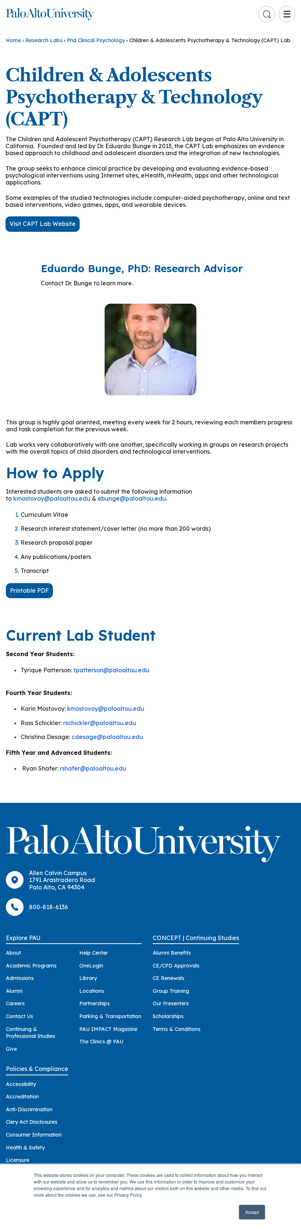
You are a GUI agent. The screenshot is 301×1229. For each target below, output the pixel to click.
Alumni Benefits (172, 953)
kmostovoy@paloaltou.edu (51, 498)
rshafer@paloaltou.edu (93, 768)
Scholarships (168, 1016)
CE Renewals (168, 978)
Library (88, 978)
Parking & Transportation (110, 1016)
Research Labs (43, 40)
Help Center (93, 953)
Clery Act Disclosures (31, 1122)
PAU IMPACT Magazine (108, 1029)
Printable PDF (29, 590)
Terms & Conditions (176, 1029)
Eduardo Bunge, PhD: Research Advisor (142, 268)
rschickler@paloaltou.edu (99, 723)
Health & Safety (25, 1147)
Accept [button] (252, 1212)
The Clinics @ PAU (101, 1041)
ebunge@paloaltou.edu (132, 498)
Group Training (171, 991)
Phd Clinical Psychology (96, 40)
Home (13, 40)
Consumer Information (34, 1134)
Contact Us (19, 1016)
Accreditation (22, 1096)
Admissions (20, 978)
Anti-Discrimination (29, 1109)
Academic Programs (31, 965)
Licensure (17, 1160)
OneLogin (91, 965)
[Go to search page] (266, 14)
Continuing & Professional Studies (30, 1033)
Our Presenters (171, 1003)
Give (11, 1049)
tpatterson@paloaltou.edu (111, 670)
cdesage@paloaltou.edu (107, 736)
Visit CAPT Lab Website (43, 223)
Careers (15, 1003)
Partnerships (94, 1003)
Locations (91, 991)
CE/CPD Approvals (176, 965)
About (13, 953)
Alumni (14, 991)
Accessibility (21, 1084)
